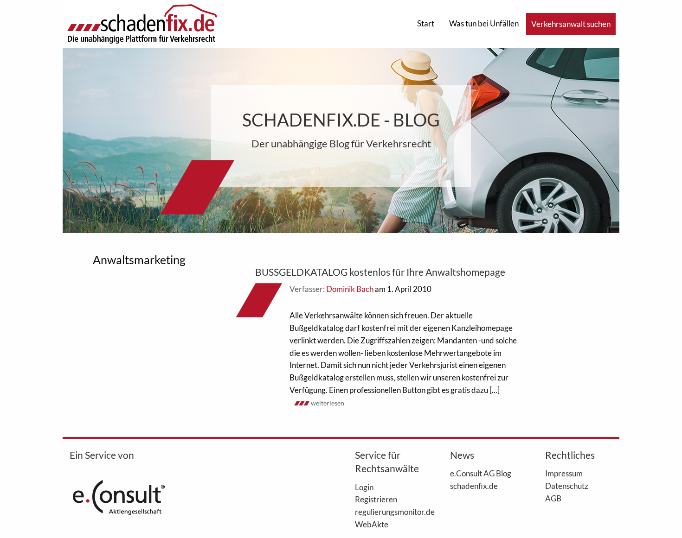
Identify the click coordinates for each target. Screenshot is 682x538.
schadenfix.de (474, 485)
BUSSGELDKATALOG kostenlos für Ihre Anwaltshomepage (380, 272)
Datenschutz (566, 485)
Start (425, 23)
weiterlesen (327, 403)
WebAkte (371, 524)
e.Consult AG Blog (480, 473)
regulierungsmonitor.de (388, 511)
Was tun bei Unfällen (484, 23)
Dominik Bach (349, 289)
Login (364, 487)
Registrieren (376, 499)
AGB (553, 498)
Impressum (564, 473)
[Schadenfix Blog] (142, 23)
